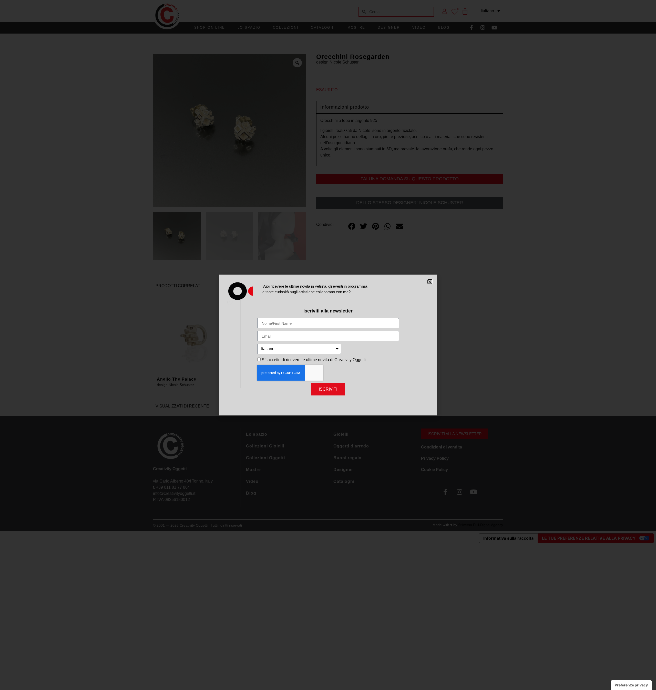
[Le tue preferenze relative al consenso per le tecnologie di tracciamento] (631, 685)
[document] (328, 345)
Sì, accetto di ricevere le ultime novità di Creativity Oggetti (314, 360)
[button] (430, 282)
